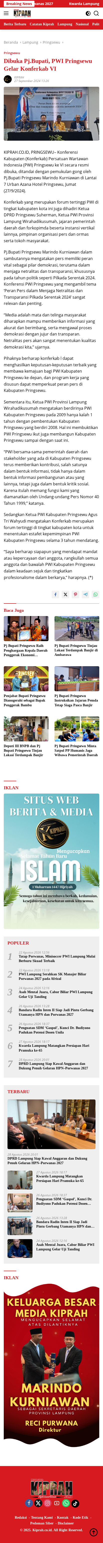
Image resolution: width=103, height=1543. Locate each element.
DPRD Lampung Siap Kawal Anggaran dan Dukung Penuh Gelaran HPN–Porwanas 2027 (53, 1066)
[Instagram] (48, 1503)
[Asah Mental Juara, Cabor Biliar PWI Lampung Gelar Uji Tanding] (20, 1248)
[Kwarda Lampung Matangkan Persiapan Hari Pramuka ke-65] (20, 1180)
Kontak (62, 1517)
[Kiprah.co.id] (21, 13)
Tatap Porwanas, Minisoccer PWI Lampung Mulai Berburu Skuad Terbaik (57, 959)
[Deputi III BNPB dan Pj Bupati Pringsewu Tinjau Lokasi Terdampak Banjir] (26, 728)
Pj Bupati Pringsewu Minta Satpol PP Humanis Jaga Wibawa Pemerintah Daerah (76, 750)
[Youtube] (57, 1503)
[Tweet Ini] (65, 594)
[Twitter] (38, 1503)
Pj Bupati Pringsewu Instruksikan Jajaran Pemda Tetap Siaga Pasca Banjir (76, 700)
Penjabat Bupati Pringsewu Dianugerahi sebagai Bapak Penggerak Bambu (25, 700)
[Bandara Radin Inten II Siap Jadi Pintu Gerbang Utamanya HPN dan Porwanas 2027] (20, 1225)
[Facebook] (29, 1503)
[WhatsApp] (66, 1503)
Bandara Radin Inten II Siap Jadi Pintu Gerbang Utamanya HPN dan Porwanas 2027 (56, 1012)
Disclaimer (66, 1523)
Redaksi (21, 1517)
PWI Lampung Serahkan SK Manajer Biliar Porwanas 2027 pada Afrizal (52, 976)
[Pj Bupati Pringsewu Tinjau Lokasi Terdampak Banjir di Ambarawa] (76, 628)
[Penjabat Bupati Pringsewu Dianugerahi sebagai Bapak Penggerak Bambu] (26, 678)
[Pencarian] (96, 13)
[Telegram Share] (85, 594)
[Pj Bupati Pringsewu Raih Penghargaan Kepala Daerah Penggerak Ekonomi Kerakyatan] (26, 628)
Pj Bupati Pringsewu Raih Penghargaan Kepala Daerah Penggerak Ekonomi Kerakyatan (26, 650)
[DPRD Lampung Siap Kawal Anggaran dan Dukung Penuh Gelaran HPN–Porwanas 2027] (52, 1124)
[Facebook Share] (55, 594)
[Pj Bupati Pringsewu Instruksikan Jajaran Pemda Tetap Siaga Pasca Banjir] (76, 678)
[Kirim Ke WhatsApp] (95, 594)
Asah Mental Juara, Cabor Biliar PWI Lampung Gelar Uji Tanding (55, 994)
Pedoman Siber (42, 1523)
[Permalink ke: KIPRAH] (8, 78)
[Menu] (7, 13)
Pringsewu (12, 53)
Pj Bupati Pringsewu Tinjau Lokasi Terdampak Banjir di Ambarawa (76, 650)
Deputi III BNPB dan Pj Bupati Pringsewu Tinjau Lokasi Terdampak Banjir (23, 750)
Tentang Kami (42, 1517)
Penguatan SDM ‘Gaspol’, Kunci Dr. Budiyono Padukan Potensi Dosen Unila (54, 1030)
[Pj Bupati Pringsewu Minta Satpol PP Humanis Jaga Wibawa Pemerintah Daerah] (76, 728)
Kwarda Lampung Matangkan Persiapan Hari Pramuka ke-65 (54, 1048)
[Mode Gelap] (88, 13)
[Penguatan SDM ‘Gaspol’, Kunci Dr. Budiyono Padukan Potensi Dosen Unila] (20, 1202)
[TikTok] (75, 1504)
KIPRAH (19, 77)
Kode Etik (80, 1517)
